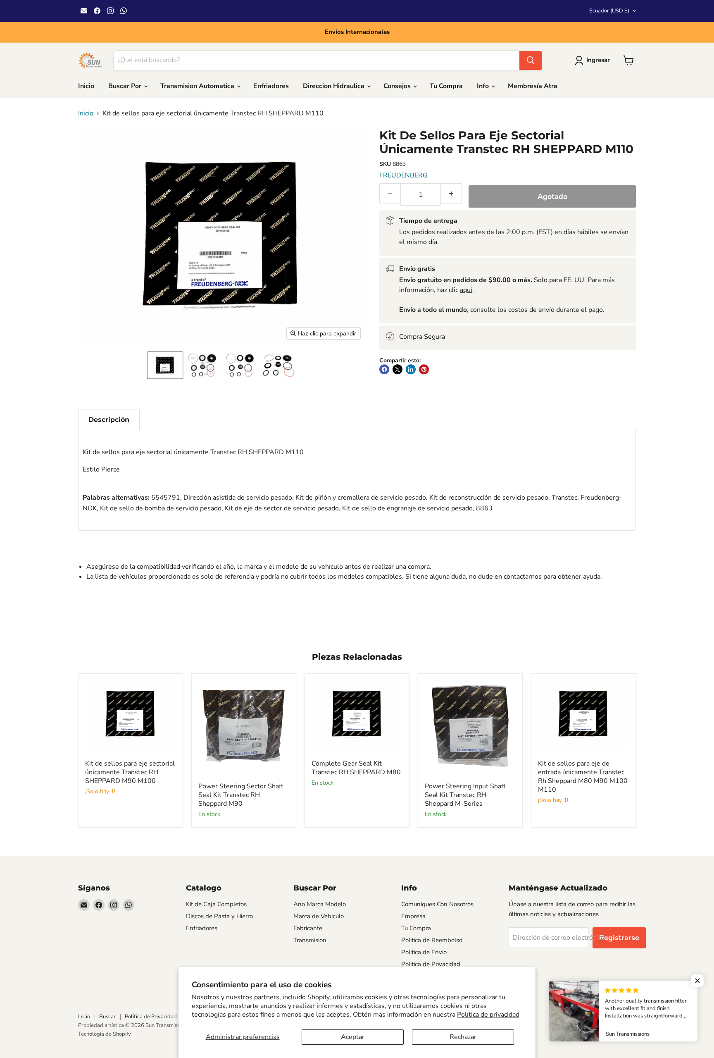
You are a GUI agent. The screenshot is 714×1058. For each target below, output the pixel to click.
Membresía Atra (532, 86)
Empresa (413, 916)
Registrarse (619, 938)
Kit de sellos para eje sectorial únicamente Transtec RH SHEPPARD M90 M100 (130, 772)
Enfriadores (271, 86)
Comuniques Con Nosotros (437, 904)
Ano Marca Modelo (319, 904)
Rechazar (463, 1036)
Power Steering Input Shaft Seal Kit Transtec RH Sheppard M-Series (465, 795)
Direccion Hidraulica (334, 86)
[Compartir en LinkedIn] (411, 369)
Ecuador (609, 10)
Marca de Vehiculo (318, 916)
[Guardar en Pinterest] (424, 369)
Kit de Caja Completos (216, 904)
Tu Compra (446, 86)
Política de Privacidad (151, 1016)
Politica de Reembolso (431, 940)
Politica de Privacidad (430, 964)
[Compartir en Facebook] (384, 369)
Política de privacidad (488, 1014)
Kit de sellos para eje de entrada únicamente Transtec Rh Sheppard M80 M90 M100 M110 (583, 776)
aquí (466, 289)
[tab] (109, 419)
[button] (165, 365)
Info (483, 86)
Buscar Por (125, 86)
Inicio (86, 86)
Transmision (309, 940)
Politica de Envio (424, 952)
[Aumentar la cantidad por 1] (451, 193)
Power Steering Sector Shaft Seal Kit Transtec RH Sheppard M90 (240, 795)
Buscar (107, 1016)
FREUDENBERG (403, 175)
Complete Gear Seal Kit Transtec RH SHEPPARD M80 (356, 768)
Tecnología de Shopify (104, 1034)
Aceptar (352, 1036)
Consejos (397, 86)
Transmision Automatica (198, 86)
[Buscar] (530, 60)
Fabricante (307, 928)
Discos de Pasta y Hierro (219, 916)
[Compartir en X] (397, 369)
